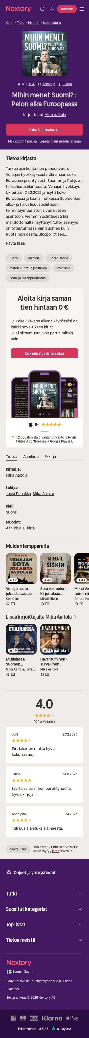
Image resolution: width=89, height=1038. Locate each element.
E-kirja (29, 527)
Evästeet (13, 989)
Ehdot (67, 981)
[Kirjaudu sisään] (52, 9)
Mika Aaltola (55, 114)
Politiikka (63, 268)
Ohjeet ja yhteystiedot (35, 872)
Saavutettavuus (18, 981)
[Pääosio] (82, 9)
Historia (34, 23)
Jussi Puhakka (18, 493)
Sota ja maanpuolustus (28, 278)
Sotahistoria (52, 23)
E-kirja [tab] (50, 456)
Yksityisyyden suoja (46, 981)
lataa (56, 851)
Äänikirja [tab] (31, 456)
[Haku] (42, 9)
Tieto (21, 23)
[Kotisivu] (21, 9)
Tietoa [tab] (11, 456)
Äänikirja (13, 527)
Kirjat (10, 23)
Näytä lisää (15, 243)
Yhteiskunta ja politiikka (28, 268)
